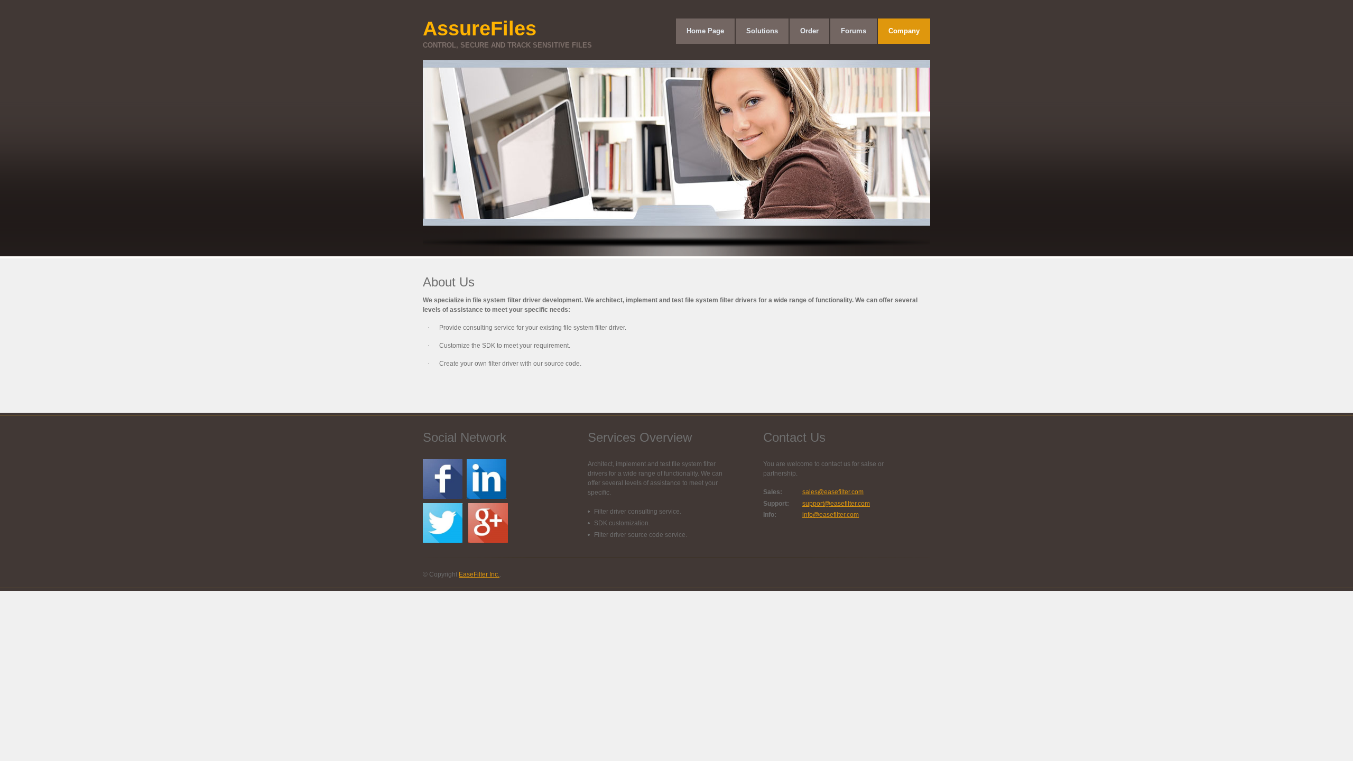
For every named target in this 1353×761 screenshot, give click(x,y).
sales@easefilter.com (833, 492)
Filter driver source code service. (640, 535)
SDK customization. (622, 523)
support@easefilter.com (836, 503)
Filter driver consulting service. (637, 511)
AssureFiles (507, 33)
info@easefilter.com (830, 514)
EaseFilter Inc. (479, 574)
